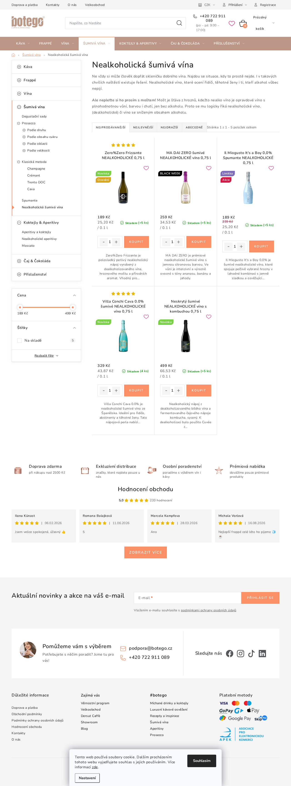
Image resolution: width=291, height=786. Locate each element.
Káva (28, 66)
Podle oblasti (37, 144)
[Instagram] (240, 653)
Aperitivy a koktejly (36, 232)
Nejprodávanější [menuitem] (111, 127)
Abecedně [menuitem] (194, 127)
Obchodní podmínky (27, 714)
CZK (207, 5)
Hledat (179, 23)
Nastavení (87, 778)
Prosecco (28, 123)
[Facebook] (229, 653)
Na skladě (49, 340)
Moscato (28, 246)
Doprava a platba (25, 5)
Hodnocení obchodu (145, 489)
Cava (31, 189)
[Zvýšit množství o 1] (116, 242)
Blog (84, 728)
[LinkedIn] (262, 653)
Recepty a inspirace (164, 716)
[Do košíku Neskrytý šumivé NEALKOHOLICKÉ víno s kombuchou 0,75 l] (198, 390)
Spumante (29, 200)
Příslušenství (35, 274)
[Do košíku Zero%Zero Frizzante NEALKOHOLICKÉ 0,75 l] (136, 242)
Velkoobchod (95, 5)
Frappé (30, 80)
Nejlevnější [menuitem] (143, 127)
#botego (158, 695)
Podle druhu (36, 130)
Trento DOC (36, 182)
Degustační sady (34, 116)
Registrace (268, 5)
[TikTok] (251, 653)
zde (95, 767)
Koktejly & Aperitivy (41, 222)
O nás (72, 5)
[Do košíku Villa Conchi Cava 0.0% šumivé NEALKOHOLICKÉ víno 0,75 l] (136, 390)
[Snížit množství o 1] (104, 242)
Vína (28, 93)
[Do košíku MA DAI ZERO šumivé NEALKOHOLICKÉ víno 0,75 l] (198, 242)
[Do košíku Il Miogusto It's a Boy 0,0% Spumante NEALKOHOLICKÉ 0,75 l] (261, 246)
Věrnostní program (95, 703)
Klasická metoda (34, 162)
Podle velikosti (38, 150)
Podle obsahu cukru (42, 137)
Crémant (33, 175)
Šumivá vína (34, 106)
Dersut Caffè (90, 716)
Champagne (36, 169)
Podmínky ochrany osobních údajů (38, 720)
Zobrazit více (145, 552)
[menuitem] (23, 43)
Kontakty (53, 5)
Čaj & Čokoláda (37, 261)
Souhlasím (202, 760)
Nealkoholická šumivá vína (42, 207)
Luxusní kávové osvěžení (169, 709)
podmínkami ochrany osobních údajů (208, 610)
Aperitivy (157, 728)
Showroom (89, 722)
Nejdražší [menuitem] (169, 127)
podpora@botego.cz (150, 648)
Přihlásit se (260, 598)
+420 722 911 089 (212, 18)
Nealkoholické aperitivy (39, 239)
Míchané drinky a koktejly (169, 703)
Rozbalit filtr (44, 355)
